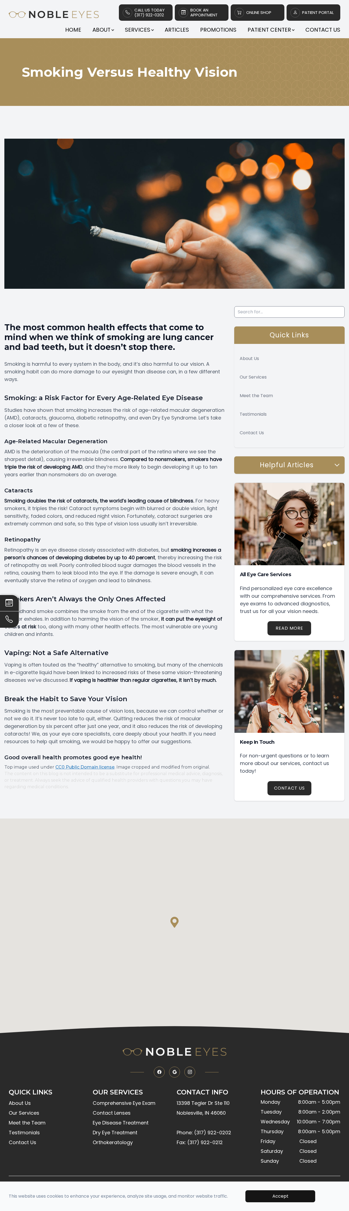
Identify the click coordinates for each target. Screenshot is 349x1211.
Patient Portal (318, 12)
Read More (289, 628)
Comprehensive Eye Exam (124, 1103)
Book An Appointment (204, 12)
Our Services (253, 377)
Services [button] (137, 30)
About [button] (101, 30)
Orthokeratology (113, 1142)
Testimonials (253, 414)
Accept (280, 1196)
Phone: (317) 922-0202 (204, 1132)
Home (73, 30)
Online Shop (258, 12)
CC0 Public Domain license (85, 767)
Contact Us (322, 30)
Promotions (218, 30)
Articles (177, 30)
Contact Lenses (112, 1112)
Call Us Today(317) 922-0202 (149, 12)
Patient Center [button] (269, 30)
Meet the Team (256, 395)
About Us (249, 358)
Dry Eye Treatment (115, 1132)
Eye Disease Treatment (121, 1122)
